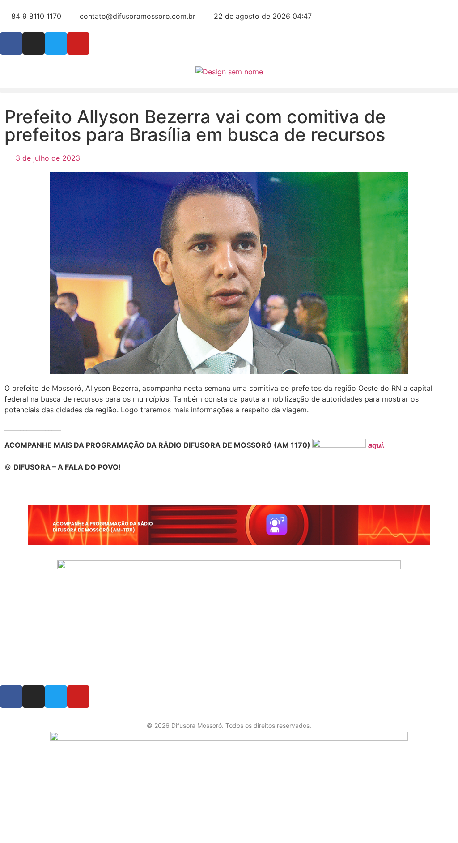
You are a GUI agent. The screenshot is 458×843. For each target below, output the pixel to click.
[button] (229, 90)
